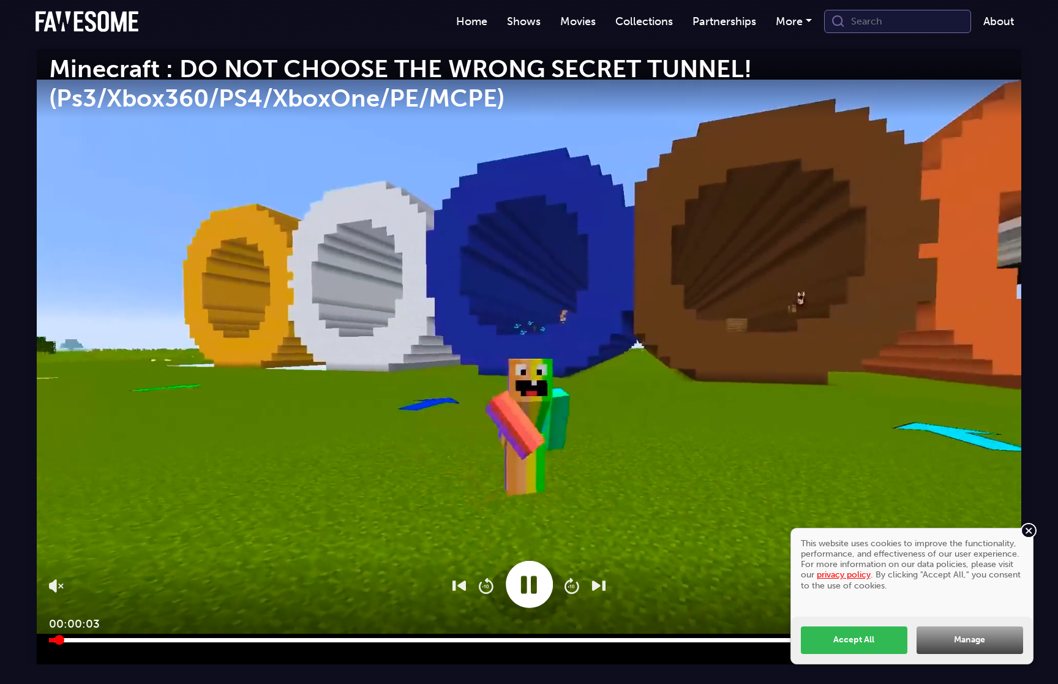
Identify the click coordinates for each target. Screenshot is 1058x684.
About (998, 21)
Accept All (853, 639)
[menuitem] (471, 22)
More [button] (789, 21)
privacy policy (844, 574)
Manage (969, 639)
